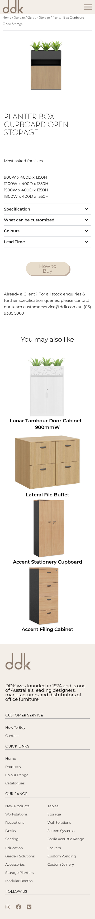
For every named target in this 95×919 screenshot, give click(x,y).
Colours (12, 230)
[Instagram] (8, 907)
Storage (19, 17)
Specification (17, 209)
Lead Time (14, 241)
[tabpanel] (47, 66)
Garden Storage (38, 17)
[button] (47, 209)
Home (7, 17)
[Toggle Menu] (88, 8)
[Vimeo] (29, 907)
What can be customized (29, 219)
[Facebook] (18, 907)
